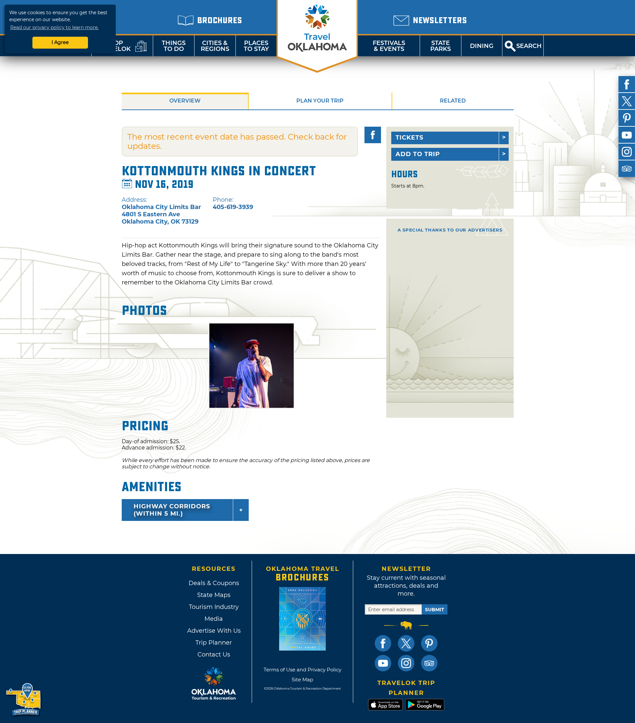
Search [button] (529, 46)
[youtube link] (383, 663)
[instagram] (626, 152)
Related (453, 101)
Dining (481, 46)
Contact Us (213, 654)
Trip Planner (213, 642)
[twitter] (626, 101)
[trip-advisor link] (429, 663)
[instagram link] (406, 663)
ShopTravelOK (114, 46)
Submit (434, 610)
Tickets (409, 137)
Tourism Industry (214, 607)
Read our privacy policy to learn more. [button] (54, 27)
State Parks (440, 46)
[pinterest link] (429, 643)
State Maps (214, 595)
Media (213, 618)
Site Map (302, 679)
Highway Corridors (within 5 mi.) (172, 510)
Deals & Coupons (214, 583)
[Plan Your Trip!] (24, 699)
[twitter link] (406, 643)
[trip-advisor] (626, 168)
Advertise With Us (213, 630)
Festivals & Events (389, 46)
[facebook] (626, 84)
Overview (184, 101)
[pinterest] (626, 118)
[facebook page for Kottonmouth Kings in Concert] (372, 135)
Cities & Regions (215, 46)
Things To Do (174, 46)
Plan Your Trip (320, 101)
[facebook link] (383, 643)
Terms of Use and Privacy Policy (302, 669)
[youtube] (626, 135)
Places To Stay (256, 46)
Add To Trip (418, 154)
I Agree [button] (60, 42)
